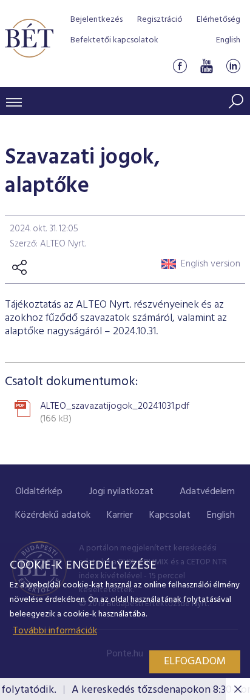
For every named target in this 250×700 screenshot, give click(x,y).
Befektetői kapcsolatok (114, 40)
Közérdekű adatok (52, 515)
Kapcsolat (170, 515)
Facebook (179, 66)
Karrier (120, 515)
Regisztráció (160, 20)
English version (210, 264)
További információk (55, 631)
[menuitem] (39, 492)
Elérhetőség (218, 20)
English (228, 40)
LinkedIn (233, 66)
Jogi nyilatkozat (121, 492)
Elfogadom (195, 661)
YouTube (206, 66)
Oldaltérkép (38, 492)
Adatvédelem (207, 492)
